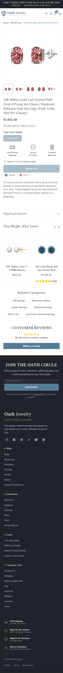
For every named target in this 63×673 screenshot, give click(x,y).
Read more (8, 196)
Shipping (8, 576)
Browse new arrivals (37, 5)
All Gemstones (11, 525)
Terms (16, 665)
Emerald (8, 510)
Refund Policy (28, 665)
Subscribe (31, 387)
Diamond (8, 500)
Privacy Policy (40, 394)
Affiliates (8, 596)
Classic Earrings (19, 307)
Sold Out (31, 168)
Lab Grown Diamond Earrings (40, 314)
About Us (8, 591)
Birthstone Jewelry (41, 300)
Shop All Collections (14, 485)
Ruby (6, 515)
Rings (7, 454)
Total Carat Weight (12, 132)
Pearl (6, 520)
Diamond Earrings (43, 307)
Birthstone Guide (12, 545)
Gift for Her (13, 314)
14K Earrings (16, 23)
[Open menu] (60, 14)
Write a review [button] (31, 345)
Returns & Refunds (13, 581)
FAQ (6, 586)
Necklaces (9, 459)
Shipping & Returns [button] (15, 213)
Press (7, 606)
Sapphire (8, 505)
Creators (8, 601)
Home (5, 23)
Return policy (28, 125)
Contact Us (9, 571)
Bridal (7, 479)
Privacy (7, 665)
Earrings (8, 469)
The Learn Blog (11, 540)
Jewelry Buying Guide (15, 550)
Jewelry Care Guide (14, 556)
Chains (7, 474)
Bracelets (8, 464)
